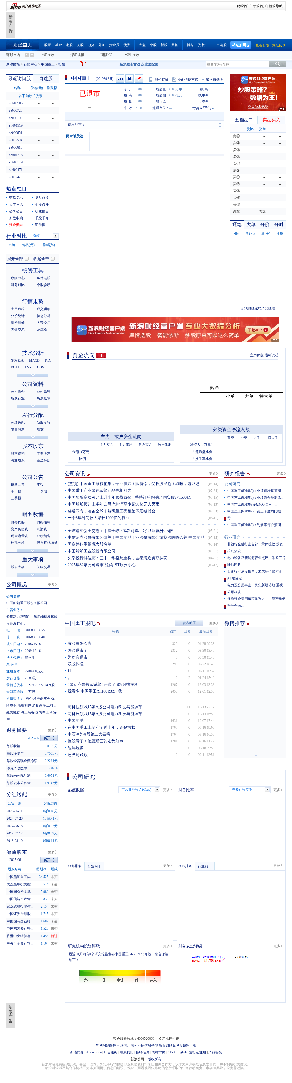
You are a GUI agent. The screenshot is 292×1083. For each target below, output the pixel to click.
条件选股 (43, 278)
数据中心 (18, 278)
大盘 (142, 45)
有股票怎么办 (80, 643)
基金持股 (43, 460)
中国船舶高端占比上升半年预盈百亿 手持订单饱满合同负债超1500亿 (129, 497)
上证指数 (47, 55)
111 (70, 671)
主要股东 (43, 453)
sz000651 (15, 133)
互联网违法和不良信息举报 (137, 1045)
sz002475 (15, 177)
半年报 (16, 491)
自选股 (221, 45)
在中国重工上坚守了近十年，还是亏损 (101, 727)
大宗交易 (43, 323)
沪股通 (37, 705)
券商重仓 (43, 699)
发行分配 (33, 415)
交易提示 (16, 198)
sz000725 (15, 111)
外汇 (101, 45)
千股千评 (42, 218)
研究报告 (234, 474)
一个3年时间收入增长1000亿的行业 (98, 518)
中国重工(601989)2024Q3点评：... (252, 504)
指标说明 (271, 355)
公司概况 (16, 584)
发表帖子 (189, 623)
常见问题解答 (106, 1045)
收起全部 (41, 259)
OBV (40, 367)
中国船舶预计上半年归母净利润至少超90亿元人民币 (113, 504)
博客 (190, 45)
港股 (69, 45)
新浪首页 (260, 6)
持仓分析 (43, 316)
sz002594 (15, 140)
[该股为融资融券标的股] (129, 78)
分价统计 (18, 316)
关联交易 (43, 567)
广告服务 (110, 1052)
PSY (28, 367)
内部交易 (18, 330)
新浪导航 (276, 6)
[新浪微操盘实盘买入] (139, 78)
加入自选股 (214, 80)
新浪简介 (77, 1052)
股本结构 (18, 453)
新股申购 (16, 218)
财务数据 (33, 515)
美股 (80, 45)
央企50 (31, 699)
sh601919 (16, 125)
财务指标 (43, 522)
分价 (264, 224)
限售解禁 (18, 429)
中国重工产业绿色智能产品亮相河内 (99, 490)
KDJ (48, 361)
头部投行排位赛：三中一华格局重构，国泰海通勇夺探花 (117, 558)
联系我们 (126, 1052)
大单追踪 (18, 309)
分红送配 (18, 422)
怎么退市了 (78, 650)
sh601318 (16, 155)
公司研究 (232, 484)
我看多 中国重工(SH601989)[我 (95, 691)
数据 (174, 45)
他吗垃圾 (76, 748)
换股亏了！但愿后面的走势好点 (95, 741)
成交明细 (43, 309)
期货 (91, 45)
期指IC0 (106, 55)
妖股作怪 (76, 664)
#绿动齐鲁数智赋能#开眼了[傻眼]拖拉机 (103, 684)
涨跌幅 (52, 88)
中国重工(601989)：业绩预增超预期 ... (255, 491)
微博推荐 (234, 623)
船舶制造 (24, 705)
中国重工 (48, 64)
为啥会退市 (78, 657)
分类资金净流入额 (231, 429)
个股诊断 (43, 285)
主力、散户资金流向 (121, 436)
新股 (164, 45)
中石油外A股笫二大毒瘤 (89, 734)
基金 (58, 45)
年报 (40, 484)
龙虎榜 (42, 330)
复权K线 (17, 361)
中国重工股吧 (80, 623)
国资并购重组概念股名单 (89, 544)
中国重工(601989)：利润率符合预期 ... (255, 525)
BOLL (15, 367)
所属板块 (43, 398)
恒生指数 (132, 55)
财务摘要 (18, 522)
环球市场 (13, 55)
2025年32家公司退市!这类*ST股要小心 (102, 565)
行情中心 (30, 64)
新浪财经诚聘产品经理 (258, 308)
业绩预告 (43, 536)
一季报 (42, 491)
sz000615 (15, 148)
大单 (251, 224)
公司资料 (33, 384)
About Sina (94, 1052)
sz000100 (15, 118)
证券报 (40, 225)
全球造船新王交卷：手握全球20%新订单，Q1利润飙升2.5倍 (120, 531)
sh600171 (16, 170)
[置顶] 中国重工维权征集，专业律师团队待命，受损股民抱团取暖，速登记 (133, 484)
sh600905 (16, 103)
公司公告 (16, 211)
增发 (40, 429)
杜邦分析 (18, 543)
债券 (126, 45)
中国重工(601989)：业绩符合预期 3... (255, 498)
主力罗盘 (257, 355)
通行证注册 (197, 1052)
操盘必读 (42, 198)
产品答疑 (215, 1052)
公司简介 (18, 392)
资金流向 (83, 355)
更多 (212, 474)
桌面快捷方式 (188, 80)
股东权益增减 (47, 543)
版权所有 (154, 1059)
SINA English (177, 1052)
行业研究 (232, 537)
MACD (34, 361)
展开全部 (15, 259)
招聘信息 (142, 1052)
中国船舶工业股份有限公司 (91, 551)
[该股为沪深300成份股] (120, 78)
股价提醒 (162, 80)
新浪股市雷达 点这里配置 (139, 64)
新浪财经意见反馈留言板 (177, 1045)
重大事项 (33, 559)
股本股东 (33, 446)
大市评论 (16, 204)
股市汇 (203, 45)
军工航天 (50, 705)
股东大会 (18, 567)
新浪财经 (13, 64)
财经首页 (244, 6)
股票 (47, 45)
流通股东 (18, 460)
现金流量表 (19, 536)
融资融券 (18, 323)
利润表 (42, 529)
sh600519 (16, 162)
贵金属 (114, 45)
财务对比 (18, 285)
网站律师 (158, 1052)
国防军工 (42, 712)
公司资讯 (75, 474)
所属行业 (18, 398)
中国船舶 (76, 720)
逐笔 (237, 224)
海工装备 (28, 712)
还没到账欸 (78, 755)
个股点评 (42, 204)
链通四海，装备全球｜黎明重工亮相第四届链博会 (111, 511)
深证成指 (77, 55)
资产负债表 (19, 529)
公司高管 (43, 392)
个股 (153, 45)
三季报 (16, 498)
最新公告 (18, 484)
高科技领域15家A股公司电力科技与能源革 (105, 707)
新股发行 (43, 422)
